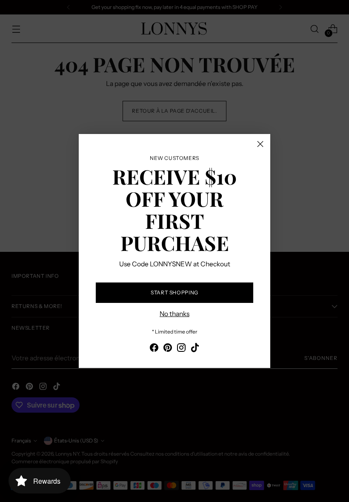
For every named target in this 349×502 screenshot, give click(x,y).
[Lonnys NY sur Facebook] (154, 348)
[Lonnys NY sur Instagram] (181, 348)
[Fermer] (260, 144)
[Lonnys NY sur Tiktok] (195, 348)
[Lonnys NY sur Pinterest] (168, 348)
